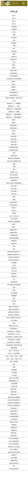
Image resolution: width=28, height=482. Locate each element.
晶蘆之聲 (15, 3)
